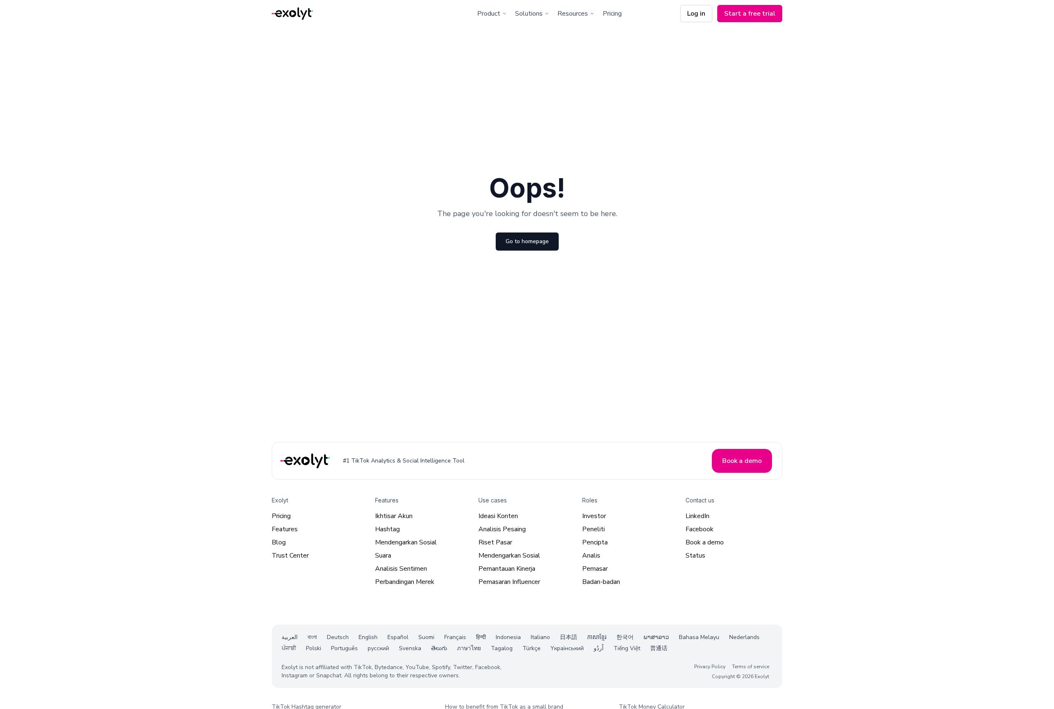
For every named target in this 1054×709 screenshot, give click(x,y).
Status (695, 555)
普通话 (658, 648)
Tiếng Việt (626, 648)
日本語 (568, 637)
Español (397, 637)
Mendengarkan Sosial (406, 542)
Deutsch (338, 637)
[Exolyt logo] (292, 13)
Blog (279, 542)
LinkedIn (697, 516)
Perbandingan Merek (404, 581)
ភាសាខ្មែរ (596, 637)
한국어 (625, 637)
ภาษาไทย (469, 648)
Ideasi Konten (498, 516)
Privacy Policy (709, 666)
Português (344, 648)
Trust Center (290, 555)
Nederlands (744, 637)
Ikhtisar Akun (394, 516)
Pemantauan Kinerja (506, 568)
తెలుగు (439, 648)
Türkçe (531, 648)
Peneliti (593, 529)
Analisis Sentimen (401, 568)
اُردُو (599, 648)
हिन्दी (481, 637)
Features (285, 529)
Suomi (426, 637)
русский (378, 648)
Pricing (612, 13)
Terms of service (750, 666)
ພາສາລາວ (656, 637)
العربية (290, 637)
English (368, 637)
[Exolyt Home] (306, 460)
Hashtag (387, 529)
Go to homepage (527, 241)
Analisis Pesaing (502, 529)
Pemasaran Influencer (509, 581)
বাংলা (312, 637)
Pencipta (595, 542)
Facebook (700, 529)
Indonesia (508, 637)
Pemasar (595, 568)
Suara (383, 555)
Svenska (410, 648)
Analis (591, 555)
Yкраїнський (567, 648)
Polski (313, 648)
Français (455, 637)
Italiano (540, 637)
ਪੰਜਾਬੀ (289, 648)
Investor (594, 516)
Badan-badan (601, 581)
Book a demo (705, 542)
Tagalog (502, 648)
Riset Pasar (495, 542)
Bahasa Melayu (699, 637)
